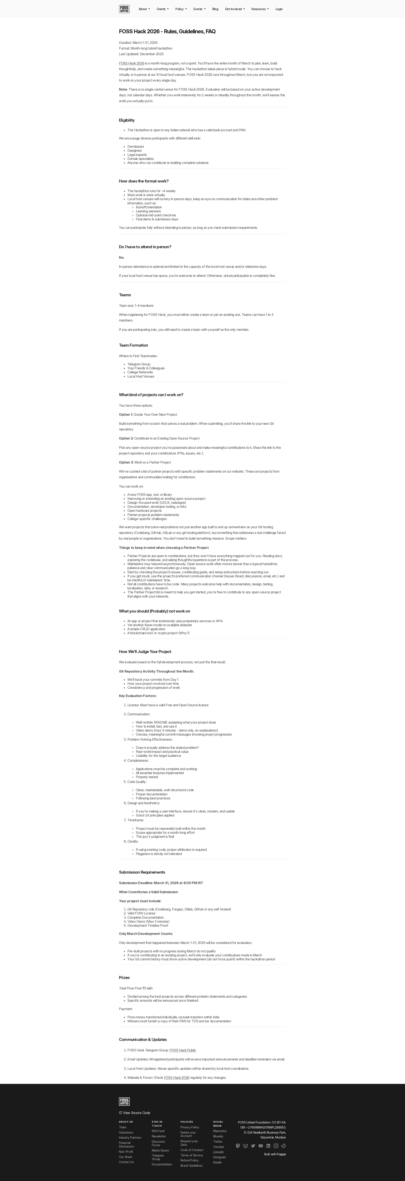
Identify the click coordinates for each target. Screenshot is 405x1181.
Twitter (218, 1141)
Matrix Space (160, 1150)
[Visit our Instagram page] (275, 1145)
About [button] (143, 9)
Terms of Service (192, 1155)
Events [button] (198, 9)
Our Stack (125, 1157)
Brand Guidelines (191, 1165)
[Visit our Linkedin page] (268, 1145)
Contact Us (126, 1162)
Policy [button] (180, 9)
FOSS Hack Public (183, 1050)
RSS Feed (158, 1131)
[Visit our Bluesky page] (245, 1145)
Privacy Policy (190, 1127)
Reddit (217, 1162)
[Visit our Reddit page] (283, 1145)
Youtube (218, 1147)
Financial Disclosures (126, 1144)
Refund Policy (190, 1160)
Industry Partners (130, 1137)
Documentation (162, 1164)
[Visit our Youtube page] (260, 1145)
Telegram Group (138, 364)
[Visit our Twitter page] (253, 1145)
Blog (215, 9)
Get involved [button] (234, 9)
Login (279, 9)
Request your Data (189, 1142)
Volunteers (126, 1132)
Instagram (219, 1157)
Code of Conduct (192, 1150)
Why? (184, 633)
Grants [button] (161, 9)
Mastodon (220, 1131)
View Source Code (136, 1113)
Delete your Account (188, 1134)
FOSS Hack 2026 (131, 63)
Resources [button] (259, 9)
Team (122, 1127)
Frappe (281, 1154)
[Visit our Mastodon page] (237, 1145)
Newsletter (159, 1136)
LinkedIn (218, 1152)
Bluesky (218, 1136)
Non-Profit (126, 1151)
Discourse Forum (158, 1143)
